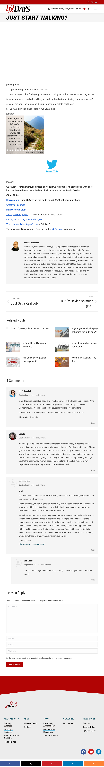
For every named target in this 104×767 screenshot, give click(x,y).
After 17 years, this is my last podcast (30, 328)
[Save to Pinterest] (52, 763)
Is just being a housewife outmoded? (84, 345)
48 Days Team (30, 723)
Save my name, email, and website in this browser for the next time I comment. (40, 658)
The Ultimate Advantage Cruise (22, 224)
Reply (93, 423)
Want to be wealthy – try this (84, 359)
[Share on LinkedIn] (73, 763)
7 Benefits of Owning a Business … (34, 345)
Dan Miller (28, 561)
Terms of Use (89, 727)
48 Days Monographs (17, 214)
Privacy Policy (89, 731)
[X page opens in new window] (92, 2)
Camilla (22, 434)
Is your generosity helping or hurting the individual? (85, 330)
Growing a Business (8, 730)
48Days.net (58, 229)
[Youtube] (91, 752)
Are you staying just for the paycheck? (34, 359)
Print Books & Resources (49, 730)
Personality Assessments (49, 724)
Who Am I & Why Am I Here (11, 737)
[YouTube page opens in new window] (96, 2)
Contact (27, 727)
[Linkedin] (98, 752)
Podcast (86, 723)
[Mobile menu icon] (95, 8)
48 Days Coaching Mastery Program (24, 219)
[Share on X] (31, 763)
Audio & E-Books (50, 736)
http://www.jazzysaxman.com (32, 544)
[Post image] (7, 328)
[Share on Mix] (94, 763)
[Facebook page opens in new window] (88, 2)
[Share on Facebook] (10, 763)
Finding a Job (10, 742)
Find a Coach (69, 723)
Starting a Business (8, 724)
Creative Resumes (15, 205)
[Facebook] (83, 752)
